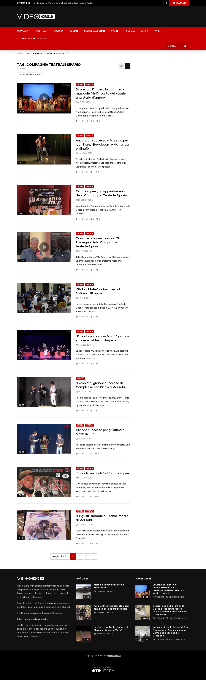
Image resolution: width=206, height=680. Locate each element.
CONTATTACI (179, 3)
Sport (114, 30)
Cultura (58, 30)
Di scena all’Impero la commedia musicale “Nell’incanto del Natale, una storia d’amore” (101, 93)
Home (20, 53)
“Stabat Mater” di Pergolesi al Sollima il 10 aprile (98, 291)
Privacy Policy (114, 655)
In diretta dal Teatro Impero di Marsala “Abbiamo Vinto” (111, 629)
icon (44, 98)
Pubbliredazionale (94, 30)
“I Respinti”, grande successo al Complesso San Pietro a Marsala (100, 385)
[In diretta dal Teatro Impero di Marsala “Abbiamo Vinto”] (83, 633)
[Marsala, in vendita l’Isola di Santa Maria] (83, 591)
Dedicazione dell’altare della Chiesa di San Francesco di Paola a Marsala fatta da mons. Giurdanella (170, 610)
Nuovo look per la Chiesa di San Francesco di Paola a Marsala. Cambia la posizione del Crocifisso (64, 3)
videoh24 (101, 591)
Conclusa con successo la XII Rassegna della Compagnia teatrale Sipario (98, 242)
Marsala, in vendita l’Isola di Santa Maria (109, 586)
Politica (41, 30)
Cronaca (22, 30)
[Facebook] (166, 3)
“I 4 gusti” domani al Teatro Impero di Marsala (102, 518)
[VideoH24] (36, 16)
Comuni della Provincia (31, 38)
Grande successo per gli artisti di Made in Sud (100, 432)
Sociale (74, 30)
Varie (157, 30)
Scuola (130, 30)
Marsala (89, 84)
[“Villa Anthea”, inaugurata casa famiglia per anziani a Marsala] (83, 612)
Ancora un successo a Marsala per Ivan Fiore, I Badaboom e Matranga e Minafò (102, 144)
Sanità (144, 30)
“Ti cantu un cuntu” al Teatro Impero (103, 473)
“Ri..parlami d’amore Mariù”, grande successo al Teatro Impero (102, 338)
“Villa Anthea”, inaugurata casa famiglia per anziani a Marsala (111, 607)
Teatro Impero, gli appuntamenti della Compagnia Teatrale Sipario (101, 193)
